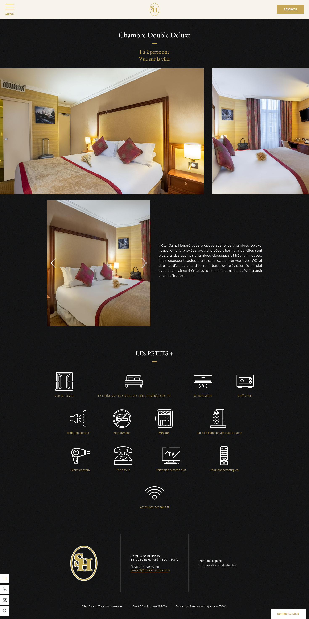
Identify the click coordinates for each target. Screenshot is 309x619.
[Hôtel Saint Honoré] (4, 611)
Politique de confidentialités (217, 565)
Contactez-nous (288, 613)
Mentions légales (210, 561)
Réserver (290, 9)
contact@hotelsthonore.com (150, 570)
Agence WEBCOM (216, 606)
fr (5, 578)
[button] (53, 263)
